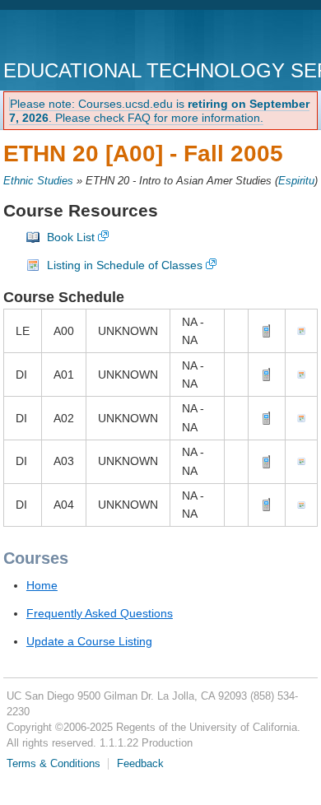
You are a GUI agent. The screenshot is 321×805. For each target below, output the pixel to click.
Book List (71, 237)
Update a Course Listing (89, 641)
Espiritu (296, 181)
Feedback (140, 764)
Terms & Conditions (53, 764)
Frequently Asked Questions (99, 613)
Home (42, 585)
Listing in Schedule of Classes (124, 265)
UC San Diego (97, 36)
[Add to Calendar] (301, 330)
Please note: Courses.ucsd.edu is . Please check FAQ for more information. (159, 110)
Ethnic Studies (38, 181)
